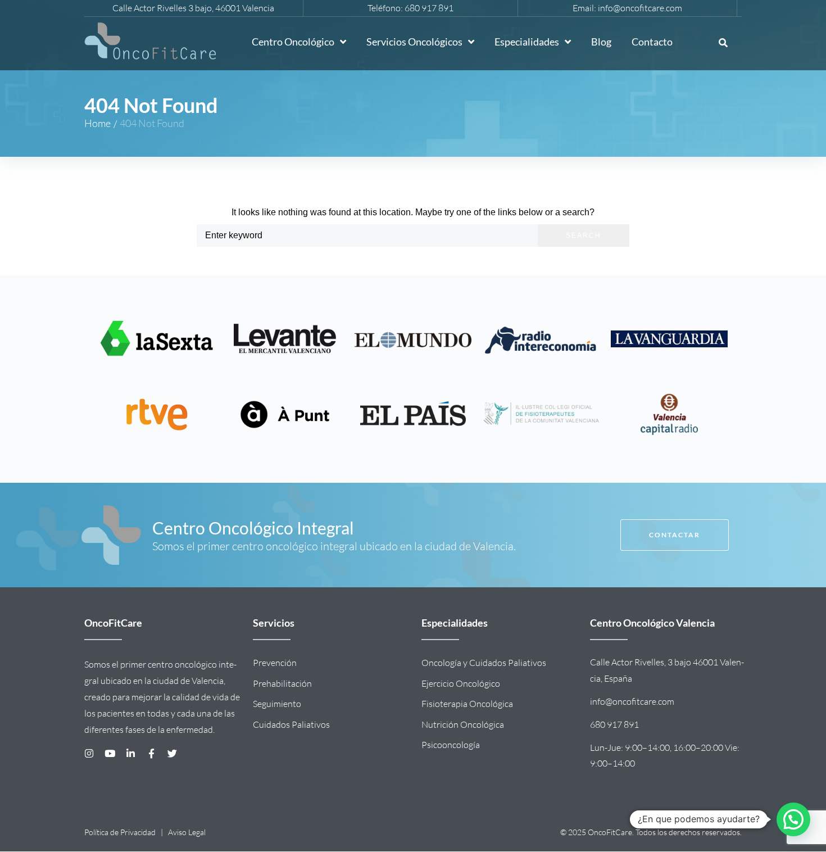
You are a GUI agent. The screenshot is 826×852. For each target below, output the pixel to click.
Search (583, 235)
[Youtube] (110, 753)
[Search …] (723, 43)
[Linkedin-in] (130, 753)
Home (97, 123)
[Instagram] (89, 753)
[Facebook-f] (151, 753)
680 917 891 (429, 7)
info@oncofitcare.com (640, 7)
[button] (793, 819)
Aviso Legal (187, 832)
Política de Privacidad (120, 832)
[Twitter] (172, 753)
